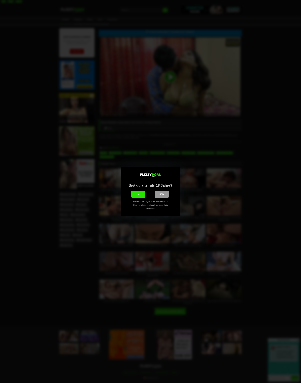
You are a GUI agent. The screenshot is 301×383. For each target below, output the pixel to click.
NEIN (161, 194)
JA (138, 194)
